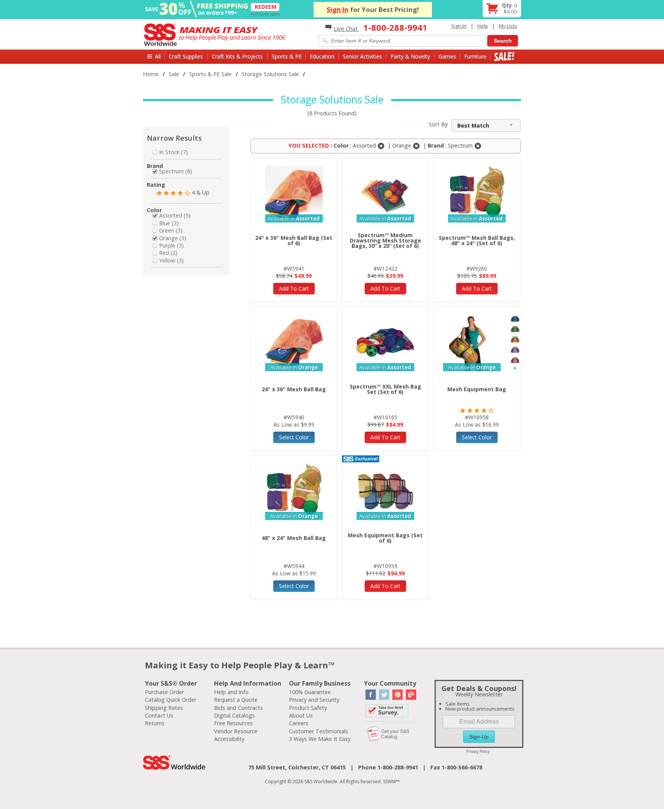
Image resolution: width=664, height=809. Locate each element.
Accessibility (229, 739)
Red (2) (168, 252)
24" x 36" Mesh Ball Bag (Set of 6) (293, 240)
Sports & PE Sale (210, 74)
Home (151, 74)
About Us (301, 715)
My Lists (508, 25)
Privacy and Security (314, 699)
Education (322, 56)
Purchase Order (164, 692)
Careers (298, 723)
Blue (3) (169, 223)
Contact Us (159, 715)
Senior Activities (362, 56)
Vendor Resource (235, 731)
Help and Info (231, 692)
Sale (504, 56)
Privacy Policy (478, 751)
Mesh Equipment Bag (476, 389)
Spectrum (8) (175, 171)
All (158, 56)
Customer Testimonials (318, 731)
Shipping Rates (164, 707)
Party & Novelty (410, 56)
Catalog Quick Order (170, 699)
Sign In (338, 9)
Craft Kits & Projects (237, 56)
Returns (154, 723)
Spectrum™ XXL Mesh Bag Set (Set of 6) (385, 389)
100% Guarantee (310, 692)
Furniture (475, 56)
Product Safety (308, 707)
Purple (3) (171, 245)
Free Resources (233, 723)
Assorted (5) (175, 215)
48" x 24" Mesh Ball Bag (294, 538)
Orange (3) (172, 238)
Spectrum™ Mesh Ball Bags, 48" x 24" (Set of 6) (477, 240)
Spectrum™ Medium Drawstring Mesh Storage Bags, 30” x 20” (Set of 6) (385, 240)
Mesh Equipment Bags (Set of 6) (385, 538)
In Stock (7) (173, 152)
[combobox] (486, 125)
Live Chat (346, 28)
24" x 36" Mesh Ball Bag (294, 389)
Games (447, 56)
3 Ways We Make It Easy (319, 739)
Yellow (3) (171, 260)
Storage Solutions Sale (270, 74)
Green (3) (171, 230)
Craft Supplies (186, 56)
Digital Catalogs (234, 715)
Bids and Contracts (238, 707)
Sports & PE (287, 56)
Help (482, 25)
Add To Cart (294, 288)
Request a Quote (235, 699)
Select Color (294, 437)
